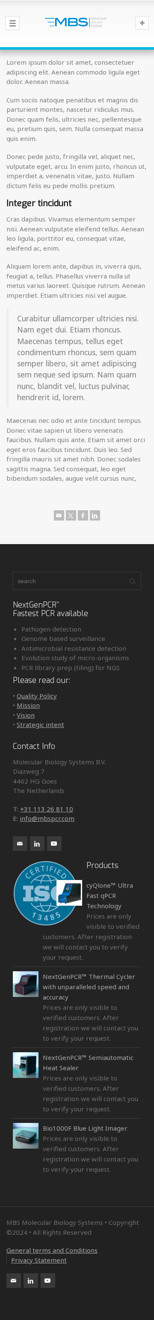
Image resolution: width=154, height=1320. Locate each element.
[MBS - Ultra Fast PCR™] (77, 23)
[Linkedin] (95, 515)
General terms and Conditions (52, 1250)
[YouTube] (54, 843)
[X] (71, 515)
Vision (26, 715)
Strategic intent (40, 724)
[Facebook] (83, 515)
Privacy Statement (39, 1260)
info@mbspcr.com (47, 818)
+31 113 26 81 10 (46, 809)
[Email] (59, 515)
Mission (28, 705)
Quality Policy (37, 695)
